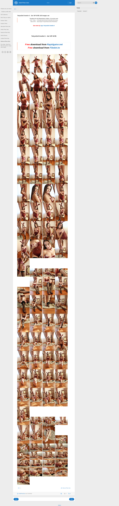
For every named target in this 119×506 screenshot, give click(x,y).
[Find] (96, 3)
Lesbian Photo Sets (5, 38)
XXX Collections (4, 14)
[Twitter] (5, 52)
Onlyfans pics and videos (6, 8)
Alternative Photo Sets (5, 26)
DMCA (59, 505)
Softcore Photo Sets (5, 41)
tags (42, 25)
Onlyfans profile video (6, 11)
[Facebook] (8, 52)
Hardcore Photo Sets (5, 32)
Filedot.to (55, 47)
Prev (16, 499)
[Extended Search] (93, 3)
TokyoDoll (46, 25)
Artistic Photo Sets (5, 29)
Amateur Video (4, 20)
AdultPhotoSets (22, 493)
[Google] (10, 52)
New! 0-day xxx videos (5, 17)
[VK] (3, 52)
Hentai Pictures (4, 35)
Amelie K (52, 25)
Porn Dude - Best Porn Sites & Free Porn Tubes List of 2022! (6, 46)
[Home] (15, 9)
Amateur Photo (4, 23)
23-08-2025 (29, 493)
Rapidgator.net (55, 44)
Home (48, 2)
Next (72, 499)
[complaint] (61, 493)
